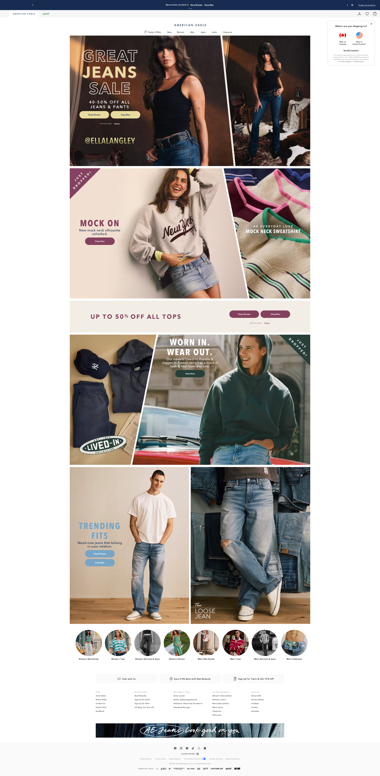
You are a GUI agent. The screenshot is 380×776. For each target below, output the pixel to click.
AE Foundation (257, 699)
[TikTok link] (193, 749)
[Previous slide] (32, 5)
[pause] (301, 475)
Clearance (227, 32)
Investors (255, 703)
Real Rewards (140, 695)
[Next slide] (347, 5)
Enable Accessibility (367, 5)
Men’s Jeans (217, 707)
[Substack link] (205, 749)
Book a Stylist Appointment (185, 699)
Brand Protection (233, 758)
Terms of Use (359, 61)
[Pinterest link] (187, 749)
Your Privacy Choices (192, 759)
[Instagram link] (181, 749)
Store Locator (179, 695)
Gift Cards (216, 715)
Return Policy (101, 699)
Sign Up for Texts (142, 703)
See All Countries (351, 50)
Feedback (100, 711)
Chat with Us (129, 678)
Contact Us (100, 703)
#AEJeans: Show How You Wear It (188, 703)
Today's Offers (154, 32)
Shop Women (192, 4)
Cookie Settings (216, 759)
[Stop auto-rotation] (352, 5)
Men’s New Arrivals (220, 703)
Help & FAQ (101, 707)
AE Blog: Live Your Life (144, 707)
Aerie (214, 32)
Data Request (174, 758)
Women (180, 32)
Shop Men (204, 4)
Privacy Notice (346, 61)
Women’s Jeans (219, 699)
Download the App (182, 707)
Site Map (255, 711)
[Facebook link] (175, 749)
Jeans (203, 32)
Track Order (101, 695)
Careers (254, 707)
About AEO (256, 695)
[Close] (371, 24)
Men (192, 32)
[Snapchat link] (199, 749)
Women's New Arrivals (222, 695)
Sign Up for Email (142, 699)
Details (214, 4)
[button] (343, 38)
